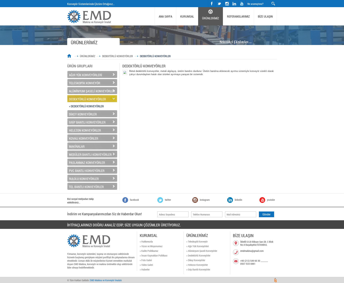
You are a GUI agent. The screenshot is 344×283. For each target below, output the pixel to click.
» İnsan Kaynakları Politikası (153, 255)
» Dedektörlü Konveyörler (198, 255)
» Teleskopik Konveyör (197, 241)
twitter (168, 199)
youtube (242, 3)
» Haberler (145, 269)
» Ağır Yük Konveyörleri (197, 246)
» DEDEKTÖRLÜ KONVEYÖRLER (86, 106)
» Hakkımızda (146, 241)
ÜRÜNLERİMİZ (210, 18)
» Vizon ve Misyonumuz (151, 246)
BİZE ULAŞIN (265, 16)
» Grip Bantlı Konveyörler (198, 269)
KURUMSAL (187, 16)
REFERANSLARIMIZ (238, 16)
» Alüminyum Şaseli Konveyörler (201, 251)
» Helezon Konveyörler (197, 265)
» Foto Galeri (146, 260)
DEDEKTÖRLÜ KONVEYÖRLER (117, 56)
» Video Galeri (146, 265)
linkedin (234, 3)
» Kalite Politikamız (149, 251)
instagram (205, 199)
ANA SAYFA (165, 16)
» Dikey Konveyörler (195, 260)
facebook (212, 3)
